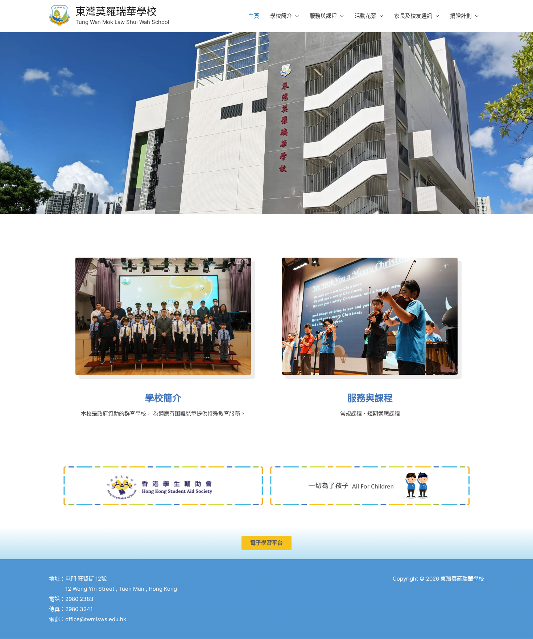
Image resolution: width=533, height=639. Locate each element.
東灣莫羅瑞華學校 (116, 11)
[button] (266, 543)
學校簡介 (281, 15)
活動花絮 (365, 15)
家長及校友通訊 (413, 15)
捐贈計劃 (461, 15)
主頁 (253, 15)
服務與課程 (323, 15)
